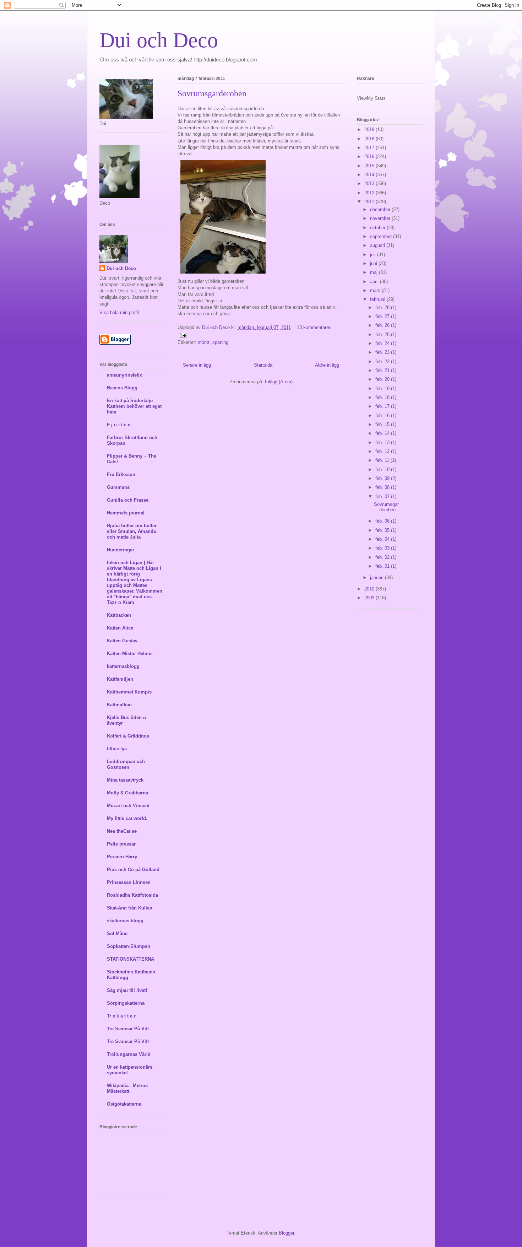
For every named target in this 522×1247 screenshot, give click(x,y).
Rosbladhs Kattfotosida (132, 895)
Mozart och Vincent (128, 805)
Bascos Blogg (122, 387)
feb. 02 (383, 557)
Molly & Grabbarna (127, 792)
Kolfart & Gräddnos (128, 736)
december (381, 209)
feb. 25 (383, 334)
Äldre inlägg (327, 365)
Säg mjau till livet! (127, 990)
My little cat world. (127, 818)
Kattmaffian (119, 704)
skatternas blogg (125, 920)
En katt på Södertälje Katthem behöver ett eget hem (134, 406)
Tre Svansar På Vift (128, 1028)
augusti (378, 245)
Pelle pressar (121, 844)
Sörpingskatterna (126, 1003)
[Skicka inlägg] (183, 335)
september (381, 236)
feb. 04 (383, 539)
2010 (370, 589)
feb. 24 (383, 343)
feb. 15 (383, 424)
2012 (370, 192)
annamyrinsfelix (124, 375)
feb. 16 (383, 415)
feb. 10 (383, 469)
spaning (220, 342)
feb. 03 (383, 548)
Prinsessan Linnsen (129, 882)
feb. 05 (383, 530)
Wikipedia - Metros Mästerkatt (127, 1088)
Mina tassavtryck (125, 780)
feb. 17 (383, 406)
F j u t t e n (119, 424)
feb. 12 (383, 451)
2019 (370, 129)
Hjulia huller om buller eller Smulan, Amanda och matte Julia (132, 531)
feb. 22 (383, 361)
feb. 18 (383, 397)
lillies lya (117, 748)
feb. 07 (383, 496)
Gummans (118, 487)
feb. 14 (383, 433)
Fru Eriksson (121, 474)
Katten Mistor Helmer (130, 653)
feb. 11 (383, 460)
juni (374, 263)
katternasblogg (123, 666)
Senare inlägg (197, 365)
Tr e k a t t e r (121, 1016)
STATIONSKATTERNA (130, 959)
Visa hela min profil (119, 312)
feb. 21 (383, 370)
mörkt (204, 342)
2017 (370, 147)
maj (374, 272)
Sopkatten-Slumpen (128, 946)
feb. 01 (383, 566)
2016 (370, 156)
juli (373, 254)
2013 (370, 183)
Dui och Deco (158, 40)
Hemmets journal (126, 512)
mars (376, 290)
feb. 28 (383, 307)
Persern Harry (122, 856)
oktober (378, 227)
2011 (370, 201)
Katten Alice (120, 628)
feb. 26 (383, 325)
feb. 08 (383, 487)
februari (378, 299)
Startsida (263, 365)
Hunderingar (120, 549)
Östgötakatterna (124, 1104)
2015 (370, 165)
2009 (370, 597)
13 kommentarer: (314, 327)
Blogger (286, 1233)
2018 (370, 138)
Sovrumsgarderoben (212, 93)
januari (377, 577)
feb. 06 (383, 521)
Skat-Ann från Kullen (129, 908)
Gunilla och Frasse (127, 500)
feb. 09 (383, 478)
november (381, 218)
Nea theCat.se (122, 831)
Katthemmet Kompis (129, 692)
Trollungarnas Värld (129, 1054)
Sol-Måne (117, 933)
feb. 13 (383, 442)
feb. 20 (383, 379)
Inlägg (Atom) (279, 381)
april (375, 281)
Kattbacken (119, 615)
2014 (370, 174)
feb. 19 (383, 388)
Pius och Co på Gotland (133, 869)
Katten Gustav (122, 640)
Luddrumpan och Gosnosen (126, 764)
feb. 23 (383, 352)
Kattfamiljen (120, 679)
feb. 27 (383, 316)
